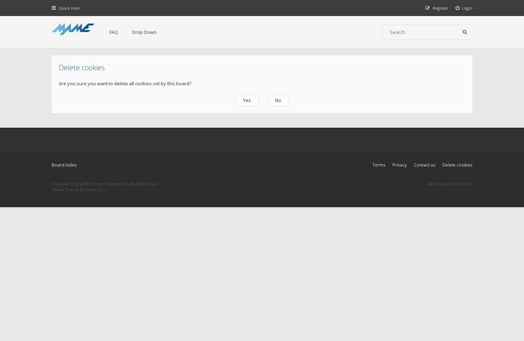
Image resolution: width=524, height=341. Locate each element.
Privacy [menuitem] (399, 165)
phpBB (82, 184)
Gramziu (94, 189)
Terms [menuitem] (379, 165)
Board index (64, 165)
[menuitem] (464, 8)
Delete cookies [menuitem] (457, 165)
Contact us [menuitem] (424, 165)
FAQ (113, 32)
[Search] (465, 32)
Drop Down (144, 32)
